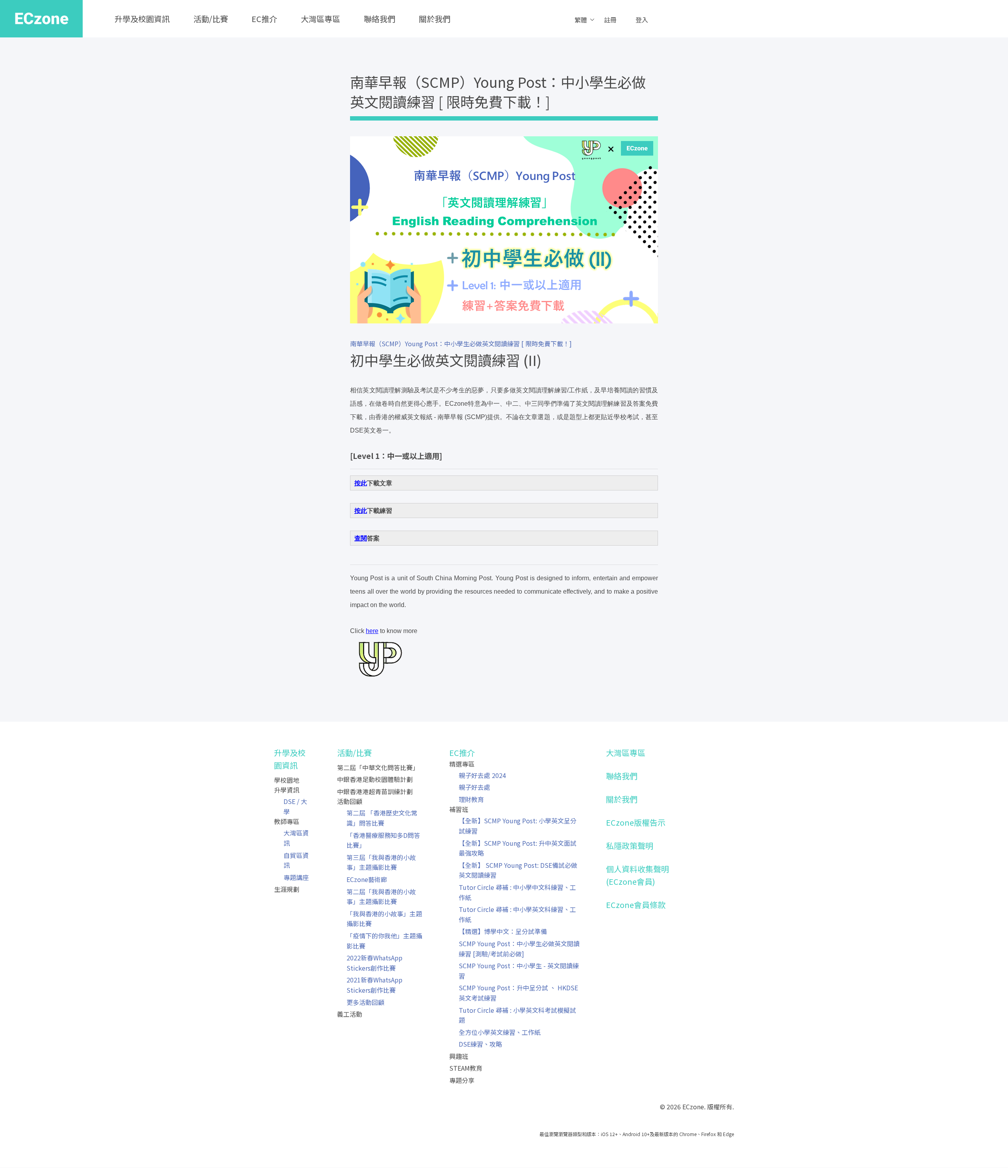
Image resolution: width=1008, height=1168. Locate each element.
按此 (360, 483)
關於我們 (434, 18)
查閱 (360, 538)
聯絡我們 (379, 18)
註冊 (610, 19)
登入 (642, 19)
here (372, 631)
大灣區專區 (320, 18)
